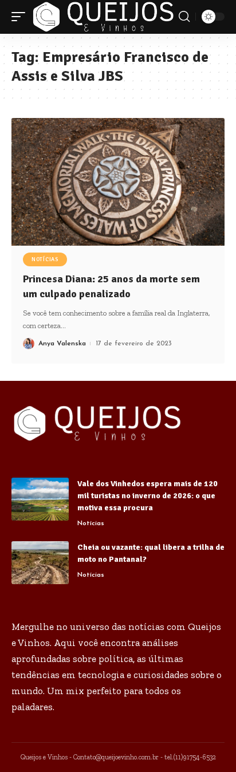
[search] (184, 16)
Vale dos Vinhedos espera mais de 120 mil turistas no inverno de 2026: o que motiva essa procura (147, 496)
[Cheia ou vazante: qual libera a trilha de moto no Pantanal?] (40, 562)
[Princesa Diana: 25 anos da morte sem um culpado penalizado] (118, 182)
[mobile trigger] (21, 17)
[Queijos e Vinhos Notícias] (103, 17)
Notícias (45, 259)
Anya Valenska (62, 343)
